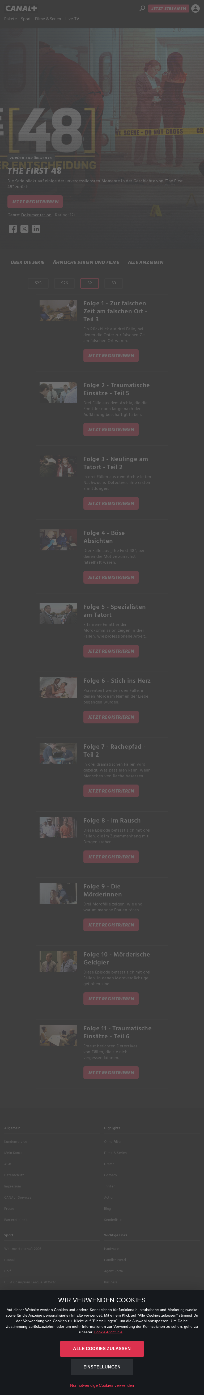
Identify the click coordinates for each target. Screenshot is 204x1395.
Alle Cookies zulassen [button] (102, 1348)
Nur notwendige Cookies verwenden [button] (102, 1385)
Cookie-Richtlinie (108, 1332)
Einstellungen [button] (102, 1367)
